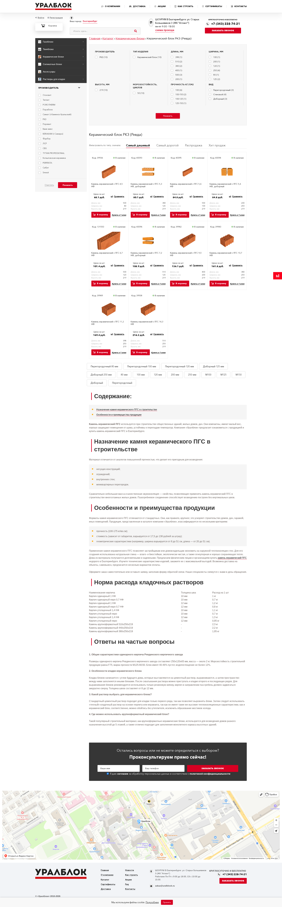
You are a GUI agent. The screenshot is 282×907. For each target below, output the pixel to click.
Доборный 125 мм (213, 366)
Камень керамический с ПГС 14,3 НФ (147, 322)
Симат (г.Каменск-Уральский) (57, 114)
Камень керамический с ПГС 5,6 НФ (185, 185)
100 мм (141, 374)
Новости (129, 870)
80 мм (124, 374)
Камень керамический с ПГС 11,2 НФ (107, 322)
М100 (208, 374)
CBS (45, 148)
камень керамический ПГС (232, 558)
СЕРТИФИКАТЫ (213, 6)
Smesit (46, 172)
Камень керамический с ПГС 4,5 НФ (107, 185)
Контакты (130, 889)
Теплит (46, 100)
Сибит (46, 167)
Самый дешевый (138, 145)
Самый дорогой (167, 145)
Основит (47, 95)
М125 (223, 374)
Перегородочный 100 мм (141, 366)
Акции (128, 880)
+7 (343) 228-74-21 (225, 24)
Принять (167, 902)
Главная (105, 870)
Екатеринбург (90, 21)
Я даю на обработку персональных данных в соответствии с (170, 773)
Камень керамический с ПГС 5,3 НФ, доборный (146, 185)
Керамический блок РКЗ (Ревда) (115, 134)
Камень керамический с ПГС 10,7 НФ (226, 254)
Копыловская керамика (54, 158)
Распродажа (193, 145)
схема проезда (164, 30)
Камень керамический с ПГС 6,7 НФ (107, 254)
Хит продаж (217, 145)
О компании (107, 875)
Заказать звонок (223, 30)
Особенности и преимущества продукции (118, 414)
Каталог (105, 880)
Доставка (106, 889)
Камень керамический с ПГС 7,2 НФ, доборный (146, 254)
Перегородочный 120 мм (179, 366)
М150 (239, 374)
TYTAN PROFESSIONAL (54, 153)
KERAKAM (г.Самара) (53, 133)
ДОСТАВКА (139, 6)
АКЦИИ (162, 6)
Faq (127, 884)
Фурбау (47, 138)
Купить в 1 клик (119, 215)
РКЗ (44, 119)
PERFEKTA (47, 162)
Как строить (131, 875)
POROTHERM (49, 104)
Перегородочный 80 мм (104, 366)
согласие (122, 773)
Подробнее (152, 902)
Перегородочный (122, 382)
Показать (167, 116)
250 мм (192, 374)
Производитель (48, 88)
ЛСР (45, 143)
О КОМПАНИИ (112, 6)
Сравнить (119, 196)
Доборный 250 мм (101, 374)
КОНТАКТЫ (240, 6)
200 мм (175, 374)
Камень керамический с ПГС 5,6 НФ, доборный (225, 185)
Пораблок (48, 109)
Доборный (97, 382)
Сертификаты (108, 884)
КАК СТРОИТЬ (185, 6)
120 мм (158, 374)
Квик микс (48, 129)
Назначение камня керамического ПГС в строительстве (126, 409)
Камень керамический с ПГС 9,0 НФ (185, 254)
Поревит (47, 124)
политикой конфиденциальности (210, 773)
